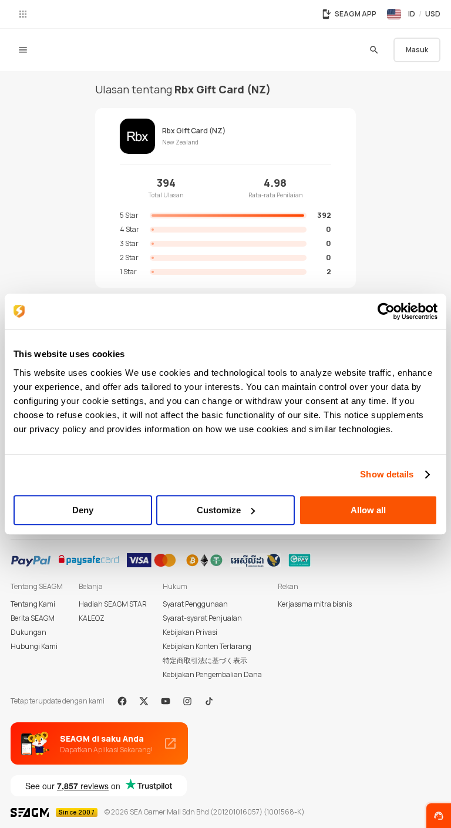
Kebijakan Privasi (190, 632)
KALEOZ (92, 618)
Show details (386, 474)
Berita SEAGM (33, 618)
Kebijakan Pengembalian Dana (212, 674)
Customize (219, 510)
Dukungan (28, 632)
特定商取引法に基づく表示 (205, 660)
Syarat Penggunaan (195, 604)
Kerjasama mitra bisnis (315, 604)
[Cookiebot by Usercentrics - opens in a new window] (386, 311)
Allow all (368, 510)
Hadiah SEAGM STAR (113, 604)
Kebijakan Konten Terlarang (207, 646)
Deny (82, 510)
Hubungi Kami (34, 646)
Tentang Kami (33, 604)
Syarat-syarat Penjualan (202, 618)
